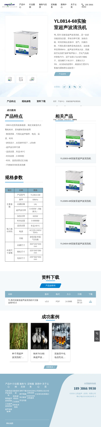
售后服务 (22, 397)
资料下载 (41, 101)
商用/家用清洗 (16, 397)
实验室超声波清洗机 (8, 393)
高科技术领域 (15, 406)
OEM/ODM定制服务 (30, 397)
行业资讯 (38, 394)
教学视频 (22, 394)
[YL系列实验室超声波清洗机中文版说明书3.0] (90, 301)
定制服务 (54, 5)
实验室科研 (15, 392)
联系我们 (45, 394)
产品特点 (11, 101)
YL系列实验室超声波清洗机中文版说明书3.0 (23, 301)
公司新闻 (38, 391)
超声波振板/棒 (8, 410)
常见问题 (22, 400)
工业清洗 (15, 402)
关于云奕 (74, 5)
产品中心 (22, 5)
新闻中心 (64, 5)
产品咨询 (62, 74)
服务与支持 (43, 5)
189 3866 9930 (87, 6)
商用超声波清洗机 (8, 399)
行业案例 (32, 5)
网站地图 (9, 423)
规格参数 (26, 101)
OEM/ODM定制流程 (30, 392)
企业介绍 (45, 391)
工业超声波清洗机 (8, 405)
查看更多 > (50, 367)
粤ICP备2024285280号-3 (86, 396)
